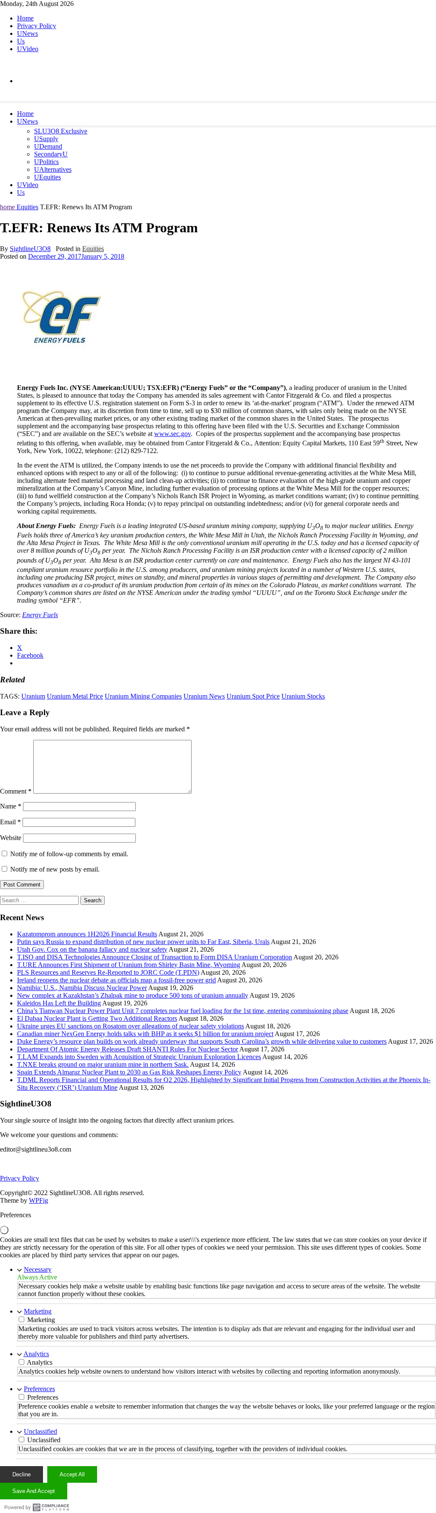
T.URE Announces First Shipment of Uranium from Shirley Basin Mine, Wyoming (128, 964)
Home (25, 18)
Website (10, 837)
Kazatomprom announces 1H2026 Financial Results (87, 934)
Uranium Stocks (303, 696)
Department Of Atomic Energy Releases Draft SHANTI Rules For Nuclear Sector (127, 1049)
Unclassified (40, 1431)
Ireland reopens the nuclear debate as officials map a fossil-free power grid (116, 980)
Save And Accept (33, 1491)
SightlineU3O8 (30, 248)
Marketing (38, 1311)
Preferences (39, 1388)
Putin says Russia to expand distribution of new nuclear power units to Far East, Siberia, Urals (143, 941)
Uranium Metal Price (75, 696)
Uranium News (204, 696)
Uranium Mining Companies (143, 696)
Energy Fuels (40, 614)
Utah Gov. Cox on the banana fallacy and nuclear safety (92, 949)
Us (21, 41)
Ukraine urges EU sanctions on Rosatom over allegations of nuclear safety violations (130, 1026)
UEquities (47, 177)
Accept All (72, 1474)
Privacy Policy (36, 25)
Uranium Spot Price (253, 696)
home (8, 207)
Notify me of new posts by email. (55, 869)
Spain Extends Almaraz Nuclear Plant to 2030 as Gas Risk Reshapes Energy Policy (129, 1072)
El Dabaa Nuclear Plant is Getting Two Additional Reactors (97, 1018)
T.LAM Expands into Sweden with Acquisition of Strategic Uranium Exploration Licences (139, 1056)
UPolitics (46, 161)
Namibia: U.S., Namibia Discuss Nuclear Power (82, 987)
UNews (27, 33)
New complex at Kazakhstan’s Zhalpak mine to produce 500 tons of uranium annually (132, 995)
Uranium (33, 696)
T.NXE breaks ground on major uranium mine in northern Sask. (103, 1064)
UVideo (27, 48)
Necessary (38, 1269)
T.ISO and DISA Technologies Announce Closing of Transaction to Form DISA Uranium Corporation (154, 957)
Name (10, 806)
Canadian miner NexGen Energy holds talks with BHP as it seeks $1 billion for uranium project (145, 1033)
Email (10, 822)
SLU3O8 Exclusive (60, 131)
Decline (21, 1474)
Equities (27, 207)
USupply (46, 138)
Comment (16, 791)
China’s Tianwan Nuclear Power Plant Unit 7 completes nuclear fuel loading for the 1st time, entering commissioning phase (182, 1010)
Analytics (36, 1353)
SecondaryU (51, 154)
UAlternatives (53, 169)
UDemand (48, 146)
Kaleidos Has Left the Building (59, 1003)
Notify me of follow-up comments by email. (69, 854)
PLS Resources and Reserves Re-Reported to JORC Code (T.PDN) (108, 972)
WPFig (38, 1200)
